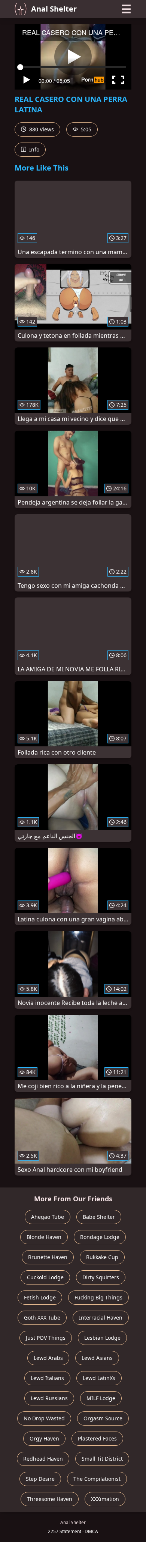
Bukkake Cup (102, 1257)
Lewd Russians (49, 1398)
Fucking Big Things (98, 1297)
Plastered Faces (97, 1438)
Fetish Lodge (40, 1297)
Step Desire (40, 1478)
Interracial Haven (100, 1317)
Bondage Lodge (99, 1236)
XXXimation (105, 1498)
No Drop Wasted (44, 1418)
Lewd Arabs (48, 1357)
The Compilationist (97, 1478)
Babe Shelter (99, 1216)
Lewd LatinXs (99, 1378)
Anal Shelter (54, 9)
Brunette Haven (47, 1257)
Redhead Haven (43, 1458)
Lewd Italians (47, 1378)
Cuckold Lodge (45, 1277)
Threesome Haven (49, 1498)
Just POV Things (46, 1337)
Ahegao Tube (47, 1216)
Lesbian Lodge (102, 1337)
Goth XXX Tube (42, 1317)
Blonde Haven (44, 1236)
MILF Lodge (100, 1398)
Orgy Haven (44, 1438)
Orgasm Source (102, 1418)
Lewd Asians (97, 1357)
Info (33, 149)
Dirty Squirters (100, 1277)
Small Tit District (102, 1458)
